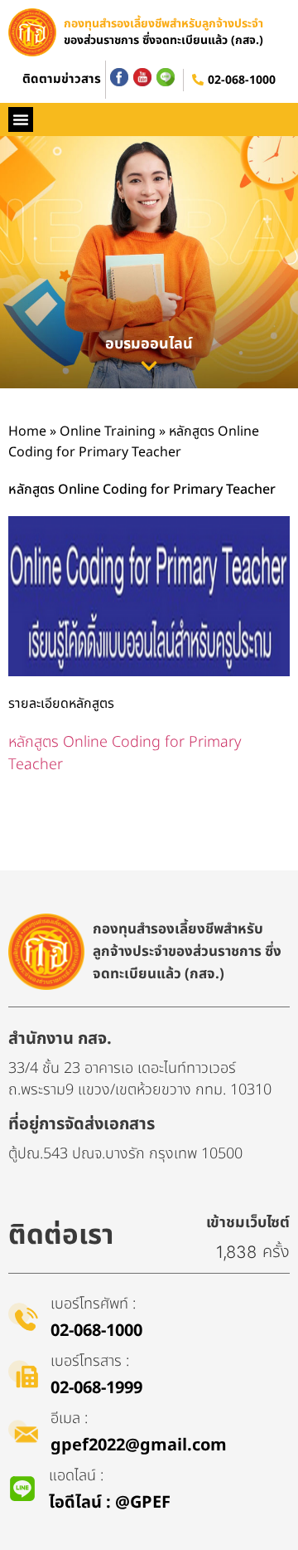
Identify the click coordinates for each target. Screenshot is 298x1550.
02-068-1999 (96, 1388)
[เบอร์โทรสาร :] (23, 1374)
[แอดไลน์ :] (22, 1488)
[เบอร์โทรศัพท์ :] (23, 1317)
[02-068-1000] (198, 79)
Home (27, 431)
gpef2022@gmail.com (138, 1445)
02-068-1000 (242, 80)
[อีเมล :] (23, 1431)
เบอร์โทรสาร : (89, 1361)
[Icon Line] (165, 77)
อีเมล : (69, 1418)
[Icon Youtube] (142, 77)
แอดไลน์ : (76, 1476)
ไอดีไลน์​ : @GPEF (110, 1502)
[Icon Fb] (119, 77)
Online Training (108, 431)
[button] (20, 119)
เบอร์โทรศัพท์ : (93, 1304)
